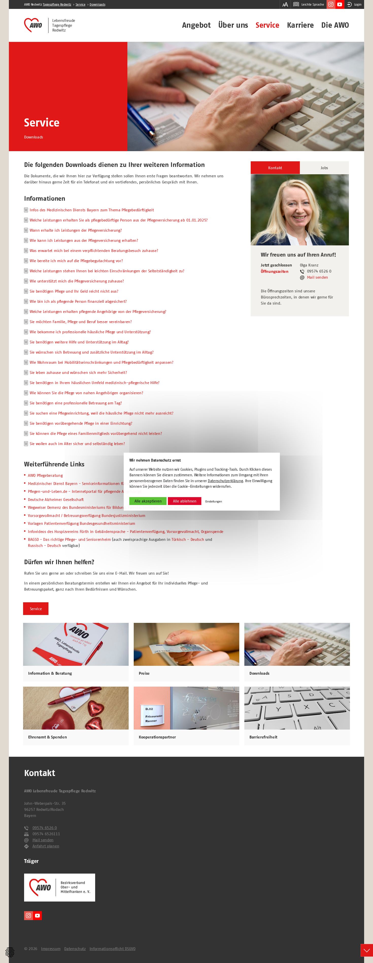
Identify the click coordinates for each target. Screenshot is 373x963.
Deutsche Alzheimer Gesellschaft (56, 499)
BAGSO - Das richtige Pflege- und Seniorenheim (69, 539)
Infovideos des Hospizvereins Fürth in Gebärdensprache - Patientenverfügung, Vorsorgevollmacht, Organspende (125, 531)
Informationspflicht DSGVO (112, 948)
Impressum (50, 948)
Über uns (233, 25)
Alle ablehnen (184, 501)
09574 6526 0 (44, 827)
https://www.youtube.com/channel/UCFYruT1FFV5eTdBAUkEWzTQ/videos (339, 4)
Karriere (300, 25)
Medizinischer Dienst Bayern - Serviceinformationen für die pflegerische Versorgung (101, 483)
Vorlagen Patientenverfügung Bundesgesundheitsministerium (81, 523)
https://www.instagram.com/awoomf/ (331, 4)
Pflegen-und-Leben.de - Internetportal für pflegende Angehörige (84, 491)
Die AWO (335, 25)
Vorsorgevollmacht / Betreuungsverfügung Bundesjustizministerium (86, 515)
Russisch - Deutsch (44, 545)
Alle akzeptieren (148, 501)
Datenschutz (75, 948)
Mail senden (317, 277)
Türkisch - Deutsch (188, 539)
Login (358, 4)
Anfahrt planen (45, 846)
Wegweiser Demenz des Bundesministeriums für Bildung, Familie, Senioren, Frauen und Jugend (111, 507)
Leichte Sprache (312, 4)
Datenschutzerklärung (225, 481)
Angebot (196, 25)
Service (267, 25)
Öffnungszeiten (275, 272)
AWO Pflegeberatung (45, 475)
